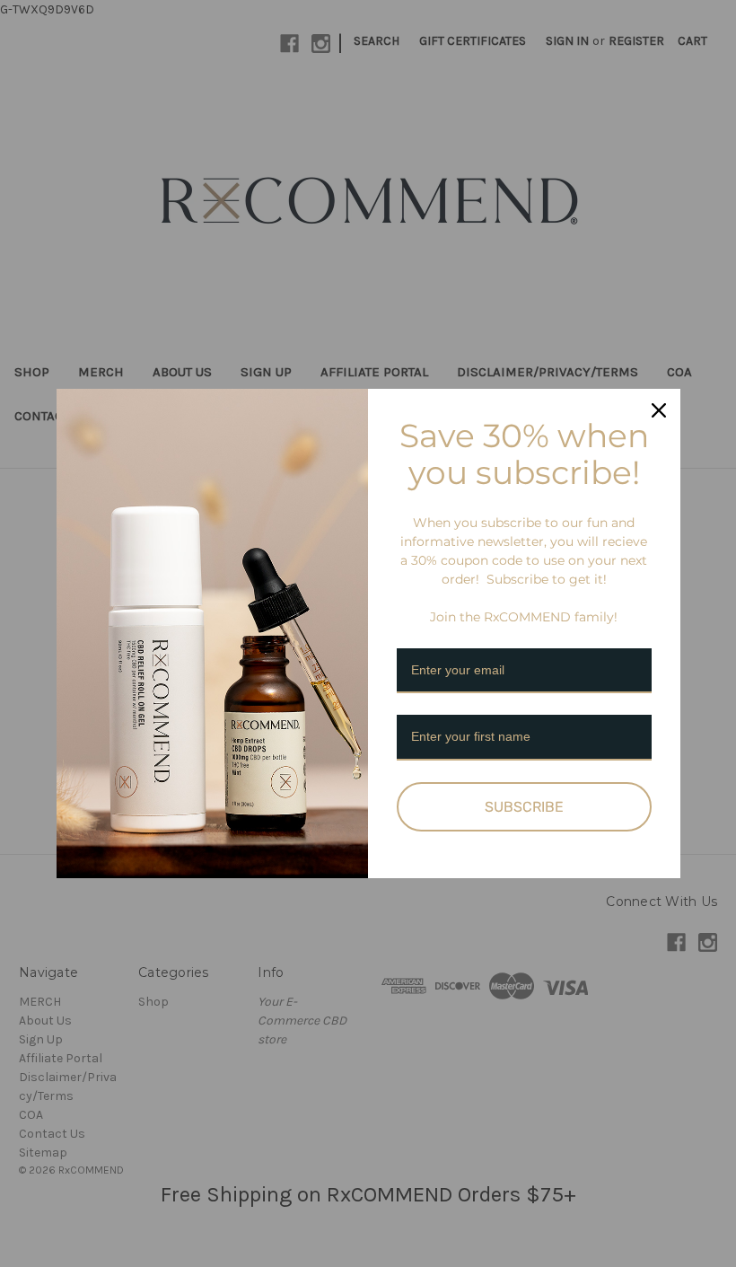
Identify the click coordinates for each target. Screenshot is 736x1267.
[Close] (658, 410)
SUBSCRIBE (524, 806)
